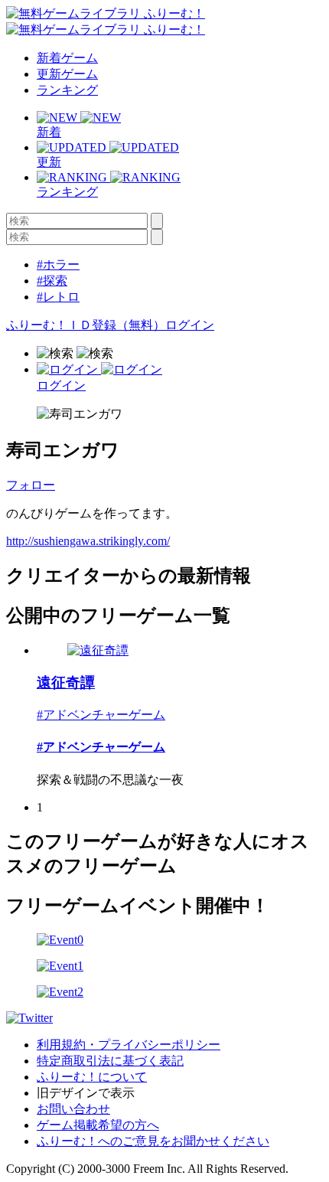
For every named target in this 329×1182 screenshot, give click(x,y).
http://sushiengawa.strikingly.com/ (88, 540)
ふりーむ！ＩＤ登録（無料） (85, 324)
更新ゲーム (67, 73)
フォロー (30, 484)
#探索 (52, 280)
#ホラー (58, 264)
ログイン (189, 324)
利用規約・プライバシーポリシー (128, 1044)
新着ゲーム (67, 57)
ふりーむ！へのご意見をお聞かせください (153, 1141)
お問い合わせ (73, 1108)
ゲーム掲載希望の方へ (98, 1124)
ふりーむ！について (92, 1076)
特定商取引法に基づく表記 (110, 1060)
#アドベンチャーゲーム (101, 714)
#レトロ (58, 296)
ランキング (67, 89)
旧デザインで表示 (86, 1092)
